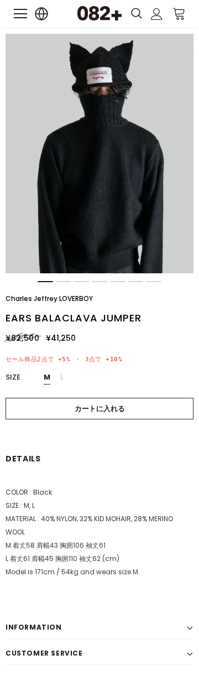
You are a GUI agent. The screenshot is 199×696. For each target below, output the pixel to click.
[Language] (41, 14)
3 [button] (81, 281)
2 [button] (63, 281)
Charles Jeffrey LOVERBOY (49, 298)
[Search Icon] (136, 13)
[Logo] (99, 13)
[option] (99, 153)
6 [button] (136, 281)
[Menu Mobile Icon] (20, 13)
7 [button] (153, 281)
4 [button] (99, 281)
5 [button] (117, 281)
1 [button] (45, 281)
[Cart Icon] (179, 13)
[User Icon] (157, 14)
